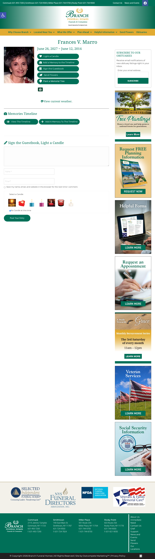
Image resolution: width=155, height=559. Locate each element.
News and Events (135, 536)
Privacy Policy (118, 556)
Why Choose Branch (18, 32)
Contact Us (135, 526)
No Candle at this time (21, 210)
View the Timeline (20, 121)
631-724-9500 (59, 529)
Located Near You (43, 32)
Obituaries (141, 32)
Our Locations (135, 547)
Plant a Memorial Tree (54, 81)
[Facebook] (145, 3)
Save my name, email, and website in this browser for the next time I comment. (42, 187)
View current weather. (58, 101)
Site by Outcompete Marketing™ (92, 556)
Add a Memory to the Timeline (58, 62)
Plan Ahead (83, 32)
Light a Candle (51, 56)
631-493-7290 (35, 531)
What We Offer (64, 32)
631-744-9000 (110, 529)
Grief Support (134, 530)
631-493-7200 (34, 529)
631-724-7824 (61, 531)
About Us (135, 517)
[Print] (40, 89)
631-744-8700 (86, 531)
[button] (3, 15)
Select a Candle (16, 194)
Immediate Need (135, 521)
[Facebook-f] (141, 556)
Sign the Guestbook (53, 68)
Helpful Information (104, 32)
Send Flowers (127, 32)
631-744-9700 (85, 529)
